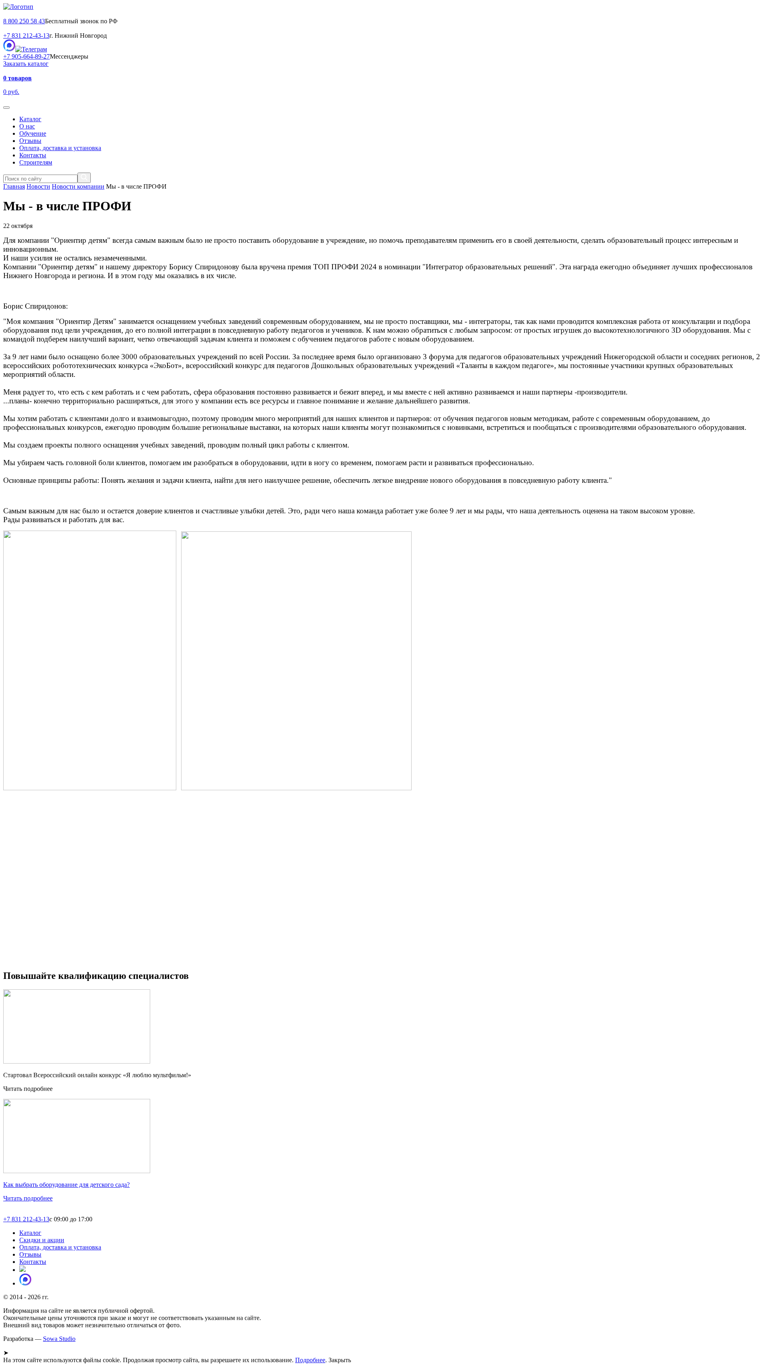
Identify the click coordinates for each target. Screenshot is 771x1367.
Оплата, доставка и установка (60, 147)
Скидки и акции (41, 1240)
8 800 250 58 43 (24, 21)
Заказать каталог (26, 63)
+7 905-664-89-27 (26, 56)
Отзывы (30, 140)
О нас (27, 126)
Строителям (35, 162)
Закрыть (339, 1360)
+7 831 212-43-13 (26, 35)
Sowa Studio (59, 1338)
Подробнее (310, 1360)
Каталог (30, 119)
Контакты (32, 155)
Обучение (32, 133)
